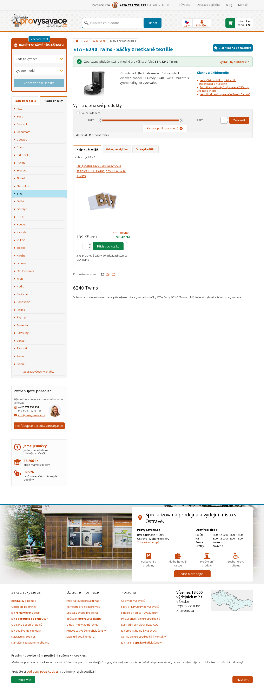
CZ (185, 25)
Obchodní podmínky (24, 607)
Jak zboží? (25, 612)
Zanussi (22, 348)
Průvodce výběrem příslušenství (86, 630)
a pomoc (23, 601)
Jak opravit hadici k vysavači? (139, 630)
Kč (92, 120)
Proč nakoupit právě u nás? (83, 601)
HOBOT (21, 217)
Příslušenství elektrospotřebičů (140, 618)
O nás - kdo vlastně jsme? (82, 624)
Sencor (21, 340)
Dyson (21, 163)
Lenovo (21, 263)
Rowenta (22, 325)
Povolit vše (23, 680)
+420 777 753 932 (132, 5)
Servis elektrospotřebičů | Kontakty (143, 636)
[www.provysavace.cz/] (39, 20)
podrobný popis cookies (42, 671)
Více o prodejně (192, 574)
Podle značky (54, 101)
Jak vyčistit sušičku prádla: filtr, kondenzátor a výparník (217, 82)
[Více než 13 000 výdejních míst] (232, 600)
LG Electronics (25, 271)
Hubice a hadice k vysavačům (139, 612)
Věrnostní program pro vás (83, 607)
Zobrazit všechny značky (38, 371)
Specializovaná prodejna (82, 612)
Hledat (152, 23)
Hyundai (22, 232)
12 (102, 274)
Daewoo (22, 139)
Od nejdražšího (145, 149)
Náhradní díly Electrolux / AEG (139, 624)
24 (107, 274)
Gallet (20, 201)
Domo (20, 147)
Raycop (21, 317)
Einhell (21, 178)
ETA (19, 193)
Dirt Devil (22, 155)
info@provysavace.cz (31, 415)
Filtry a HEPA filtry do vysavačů (140, 607)
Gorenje (22, 209)
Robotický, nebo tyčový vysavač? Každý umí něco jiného (223, 89)
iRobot (21, 248)
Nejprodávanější (87, 149)
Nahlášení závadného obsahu (30, 642)
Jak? (29, 618)
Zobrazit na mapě (148, 542)
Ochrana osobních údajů (26, 624)
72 (113, 274)
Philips (21, 310)
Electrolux (23, 186)
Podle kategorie (25, 101)
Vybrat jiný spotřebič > (234, 62)
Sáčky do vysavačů (133, 601)
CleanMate (23, 132)
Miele (20, 278)
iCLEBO (21, 240)
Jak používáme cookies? (26, 630)
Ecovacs (22, 170)
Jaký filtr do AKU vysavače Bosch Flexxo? (225, 94)
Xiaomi (21, 364)
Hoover (21, 224)
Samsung (22, 333)
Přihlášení (202, 25)
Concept (22, 124)
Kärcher (22, 255)
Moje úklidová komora (80, 636)
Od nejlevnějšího (117, 149)
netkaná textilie (101, 135)
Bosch (20, 116)
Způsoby (83, 618)
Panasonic (23, 302)
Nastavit (243, 679)
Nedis (20, 286)
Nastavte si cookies (23, 636)
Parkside (22, 294)
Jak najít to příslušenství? (142, 642)
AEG (19, 108)
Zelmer (21, 356)
